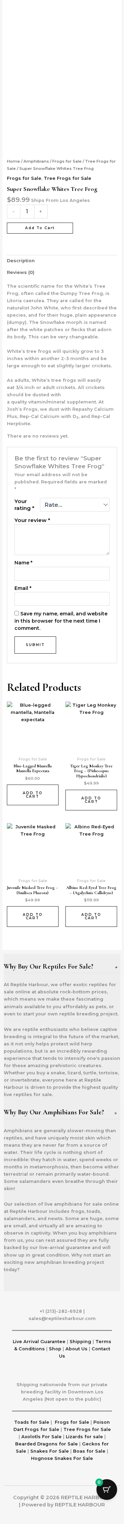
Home (13, 161)
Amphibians (36, 161)
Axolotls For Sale (41, 1436)
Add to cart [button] (33, 795)
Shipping (80, 1341)
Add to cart (40, 228)
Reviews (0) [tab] (20, 272)
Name (23, 563)
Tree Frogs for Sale (67, 178)
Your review (32, 520)
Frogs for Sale (67, 161)
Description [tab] (21, 260)
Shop (56, 1348)
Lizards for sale (84, 1436)
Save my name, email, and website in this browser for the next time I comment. (60, 621)
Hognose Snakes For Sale (62, 1458)
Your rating (24, 504)
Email (22, 588)
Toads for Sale (31, 1422)
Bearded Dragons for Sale (47, 1443)
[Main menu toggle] (110, 7)
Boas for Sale (89, 1451)
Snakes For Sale (49, 1451)
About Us (76, 1348)
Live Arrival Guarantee (39, 1341)
